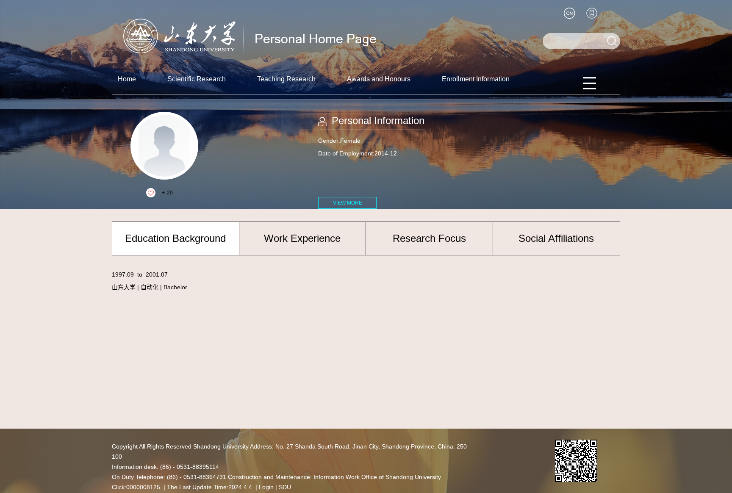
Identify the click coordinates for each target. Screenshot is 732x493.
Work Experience (302, 238)
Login (266, 487)
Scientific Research (196, 79)
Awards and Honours (378, 79)
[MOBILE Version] (591, 13)
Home (127, 79)
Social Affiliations (556, 238)
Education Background (175, 238)
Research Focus (429, 238)
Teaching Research (286, 79)
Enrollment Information (476, 79)
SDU (285, 487)
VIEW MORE (347, 203)
